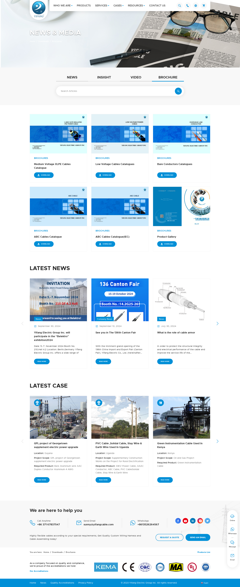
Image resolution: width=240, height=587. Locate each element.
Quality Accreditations (62, 582)
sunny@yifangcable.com (99, 524)
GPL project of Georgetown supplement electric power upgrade (56, 445)
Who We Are (62, 5)
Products (84, 5)
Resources (135, 5)
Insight (104, 77)
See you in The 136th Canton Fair (116, 332)
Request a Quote (169, 537)
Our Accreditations (39, 571)
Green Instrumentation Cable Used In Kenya (179, 445)
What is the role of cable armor (176, 332)
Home (32, 41)
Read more (42, 361)
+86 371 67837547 (48, 524)
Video (136, 77)
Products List (204, 552)
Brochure (167, 77)
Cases (117, 5)
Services (101, 5)
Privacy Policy (85, 582)
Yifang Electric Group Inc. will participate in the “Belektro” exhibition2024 (52, 336)
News (72, 77)
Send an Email (198, 537)
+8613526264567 (148, 524)
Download (45, 175)
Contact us (157, 5)
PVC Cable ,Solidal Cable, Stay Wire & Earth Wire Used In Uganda (119, 445)
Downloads (43, 41)
